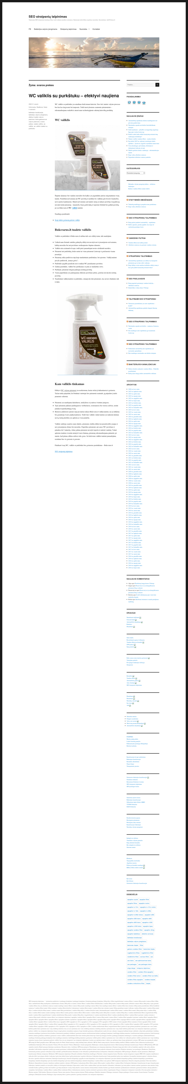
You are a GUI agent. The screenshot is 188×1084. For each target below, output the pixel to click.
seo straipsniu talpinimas (63, 1017)
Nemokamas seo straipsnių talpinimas (101, 1047)
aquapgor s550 (97, 1022)
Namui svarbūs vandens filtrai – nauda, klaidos (142, 139)
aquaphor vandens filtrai (134, 930)
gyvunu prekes (126, 1065)
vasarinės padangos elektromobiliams (143, 1035)
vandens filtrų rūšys (122, 1013)
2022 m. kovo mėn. (134, 449)
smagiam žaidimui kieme (125, 1031)
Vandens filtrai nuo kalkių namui (138, 243)
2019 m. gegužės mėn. (134, 501)
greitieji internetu (82, 1074)
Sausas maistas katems (77, 1072)
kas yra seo (68, 1029)
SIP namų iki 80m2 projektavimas (39, 1042)
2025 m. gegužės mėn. (134, 405)
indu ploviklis (33, 1056)
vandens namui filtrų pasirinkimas (61, 1010)
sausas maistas (85, 1068)
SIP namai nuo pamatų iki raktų (147, 1040)
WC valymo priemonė (68, 390)
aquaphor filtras (132, 903)
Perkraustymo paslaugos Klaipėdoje (137, 744)
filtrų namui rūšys (142, 1010)
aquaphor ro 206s (145, 911)
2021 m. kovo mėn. (134, 465)
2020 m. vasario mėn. (134, 481)
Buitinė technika (132, 746)
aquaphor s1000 (147, 922)
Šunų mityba (130, 647)
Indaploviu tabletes (132, 838)
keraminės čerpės (149, 949)
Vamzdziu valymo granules (135, 840)
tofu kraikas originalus (41, 1049)
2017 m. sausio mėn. (134, 554)
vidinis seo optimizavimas (113, 1040)
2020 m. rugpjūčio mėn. (135, 478)
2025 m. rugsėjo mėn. (134, 396)
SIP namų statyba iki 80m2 (57, 1042)
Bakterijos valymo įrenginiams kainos (103, 1045)
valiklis (74, 208)
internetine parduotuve (52, 1001)
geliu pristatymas (75, 1056)
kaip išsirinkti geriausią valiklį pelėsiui (91, 1031)
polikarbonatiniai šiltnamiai (70, 1051)
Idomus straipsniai (42, 1054)
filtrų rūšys (107, 1001)
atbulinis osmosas (147, 934)
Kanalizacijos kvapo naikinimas (136, 757)
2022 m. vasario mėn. (134, 451)
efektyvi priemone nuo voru (110, 1038)
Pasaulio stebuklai (77, 1054)
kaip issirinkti (57, 1051)
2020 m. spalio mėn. (134, 476)
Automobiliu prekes (133, 680)
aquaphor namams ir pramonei (67, 1019)
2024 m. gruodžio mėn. (135, 417)
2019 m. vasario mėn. (134, 508)
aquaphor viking (149, 930)
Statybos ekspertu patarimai (137, 1061)
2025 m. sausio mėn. (134, 414)
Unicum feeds (131, 620)
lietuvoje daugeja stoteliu (104, 1035)
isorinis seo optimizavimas (97, 1040)
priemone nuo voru (147, 1026)
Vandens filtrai (137, 238)
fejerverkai (76, 1065)
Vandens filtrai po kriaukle (135, 642)
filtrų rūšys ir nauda (70, 1003)
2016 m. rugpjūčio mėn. (135, 565)
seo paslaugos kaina (144, 964)
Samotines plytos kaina (134, 798)
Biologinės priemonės (133, 820)
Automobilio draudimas (134, 622)
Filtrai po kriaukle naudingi (135, 865)
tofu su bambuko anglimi (135, 1047)
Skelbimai (40, 107)
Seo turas (129, 703)
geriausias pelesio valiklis (51, 1040)
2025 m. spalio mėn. (134, 394)
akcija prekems (152, 1068)
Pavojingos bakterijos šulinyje (136, 662)
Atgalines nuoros (132, 863)
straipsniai (124, 1070)
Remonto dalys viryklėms (69, 1047)
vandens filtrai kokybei (64, 1008)
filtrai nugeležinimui (117, 1001)
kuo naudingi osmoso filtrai (108, 1006)
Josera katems (143, 1072)
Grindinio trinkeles (132, 780)
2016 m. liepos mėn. (134, 568)
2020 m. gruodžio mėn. (135, 472)
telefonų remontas (58, 1029)
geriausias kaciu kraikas (48, 1033)
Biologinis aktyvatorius (134, 822)
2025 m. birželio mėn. (134, 403)
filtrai (141, 945)
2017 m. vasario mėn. (134, 552)
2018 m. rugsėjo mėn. (134, 520)
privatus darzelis (102, 1065)
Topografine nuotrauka (133, 861)
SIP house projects (83, 1047)
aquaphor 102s (64, 1026)
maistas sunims (135, 1065)
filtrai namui (86, 1013)
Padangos (50, 1074)
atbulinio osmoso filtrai (136, 1003)
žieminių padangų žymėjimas (94, 1001)
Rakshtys (129, 624)
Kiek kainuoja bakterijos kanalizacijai (127, 1045)
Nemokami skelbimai (133, 617)
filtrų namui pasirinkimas (141, 1006)
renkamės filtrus (66, 1070)
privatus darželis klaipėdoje (56, 1061)
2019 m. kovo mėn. (134, 506)
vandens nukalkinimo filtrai (120, 1015)
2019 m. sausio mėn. (134, 510)
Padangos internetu (112, 1072)
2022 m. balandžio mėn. (135, 446)
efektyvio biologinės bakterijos (63, 1065)
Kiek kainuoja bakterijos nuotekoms (50, 1047)
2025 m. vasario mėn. (134, 412)
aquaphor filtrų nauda (103, 1019)
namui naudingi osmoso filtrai (63, 1006)
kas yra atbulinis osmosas (45, 1006)
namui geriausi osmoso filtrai (73, 1013)
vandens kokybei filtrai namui (41, 1010)
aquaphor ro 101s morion (148, 907)
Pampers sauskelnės (132, 719)
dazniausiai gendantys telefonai (65, 1033)
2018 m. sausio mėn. (134, 529)
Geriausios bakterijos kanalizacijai (137, 777)
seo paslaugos (132, 964)
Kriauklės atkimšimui (133, 762)
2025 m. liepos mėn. (134, 401)
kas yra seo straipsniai (66, 1040)
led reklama (39, 1070)
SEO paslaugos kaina (133, 786)
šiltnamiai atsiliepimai (114, 1051)
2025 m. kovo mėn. (134, 410)
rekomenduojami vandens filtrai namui (111, 1010)
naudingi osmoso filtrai (92, 1006)
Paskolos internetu (126, 1049)
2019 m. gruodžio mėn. (135, 485)
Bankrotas (145, 1049)
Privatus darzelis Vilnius (50, 1045)
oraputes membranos (152, 1054)
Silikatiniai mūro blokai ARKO (136, 802)
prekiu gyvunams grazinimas (57, 1049)
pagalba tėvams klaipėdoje (87, 1058)
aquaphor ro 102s (132, 911)
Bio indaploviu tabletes (134, 845)
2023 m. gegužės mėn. (134, 430)
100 (128, 705)
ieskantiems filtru (84, 1063)
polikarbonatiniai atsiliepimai (98, 1051)
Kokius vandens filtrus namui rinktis (139, 189)
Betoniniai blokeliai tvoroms (135, 782)
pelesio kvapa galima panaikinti (131, 1026)
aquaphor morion (144, 903)
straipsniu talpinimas (143, 968)
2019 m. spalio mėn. (134, 490)
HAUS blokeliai (131, 807)
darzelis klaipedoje (72, 1058)
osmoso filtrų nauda (140, 1001)
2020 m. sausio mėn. (134, 483)
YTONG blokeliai (132, 804)
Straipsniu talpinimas (140, 256)
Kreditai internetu (100, 1072)
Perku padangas (89, 1072)
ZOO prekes (130, 644)
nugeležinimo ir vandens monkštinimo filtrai (98, 1015)
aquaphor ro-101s (75, 1022)
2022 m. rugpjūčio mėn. (135, 439)
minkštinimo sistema (58, 1003)
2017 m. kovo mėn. (134, 549)
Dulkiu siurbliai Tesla (132, 1042)
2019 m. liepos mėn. (134, 497)
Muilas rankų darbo (132, 739)
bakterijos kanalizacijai (36, 112)
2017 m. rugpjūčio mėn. (135, 540)
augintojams (111, 1070)
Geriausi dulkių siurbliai (117, 1042)
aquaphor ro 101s (132, 907)
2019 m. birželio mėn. (134, 499)
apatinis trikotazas (86, 1056)
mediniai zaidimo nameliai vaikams (59, 1063)
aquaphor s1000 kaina (134, 926)
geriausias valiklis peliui (93, 1038)
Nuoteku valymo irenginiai (126, 1054)
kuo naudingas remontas (60, 1038)
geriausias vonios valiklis (58, 1035)
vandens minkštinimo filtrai (136, 1013)
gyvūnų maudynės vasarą (64, 1068)
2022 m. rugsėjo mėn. (134, 437)
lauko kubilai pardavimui (126, 1029)
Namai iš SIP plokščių (145, 1045)
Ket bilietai (130, 881)
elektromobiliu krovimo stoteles (76, 1049)
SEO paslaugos (137, 278)
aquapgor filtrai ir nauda (128, 1019)
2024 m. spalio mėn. (134, 421)
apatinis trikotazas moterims (43, 1058)
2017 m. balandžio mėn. (135, 547)
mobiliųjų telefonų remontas (121, 1033)
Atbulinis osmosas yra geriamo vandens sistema (142, 245)
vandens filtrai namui (133, 976)
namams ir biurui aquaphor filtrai (141, 1022)
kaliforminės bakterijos (35, 1045)
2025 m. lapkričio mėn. (135, 391)
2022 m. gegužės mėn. (134, 444)
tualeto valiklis (38, 124)
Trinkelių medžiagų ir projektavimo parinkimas (142, 204)
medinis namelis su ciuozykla (44, 1065)
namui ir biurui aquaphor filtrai (122, 1022)
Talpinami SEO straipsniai (142, 299)
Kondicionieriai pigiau (133, 818)
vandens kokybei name (92, 1010)
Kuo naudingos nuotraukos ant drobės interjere (142, 353)
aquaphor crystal (132, 899)
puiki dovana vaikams (110, 1031)
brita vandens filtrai (90, 1065)
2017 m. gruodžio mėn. (135, 531)
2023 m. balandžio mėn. (135, 433)
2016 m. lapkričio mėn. (135, 558)
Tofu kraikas (42, 1072)
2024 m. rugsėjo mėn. (134, 423)
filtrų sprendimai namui (121, 1008)
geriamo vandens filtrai (134, 949)
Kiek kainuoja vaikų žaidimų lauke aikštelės (79, 1042)
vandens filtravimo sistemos (125, 1006)
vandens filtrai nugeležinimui (42, 1015)
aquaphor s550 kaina (133, 918)
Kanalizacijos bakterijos (134, 825)
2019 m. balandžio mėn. (135, 504)
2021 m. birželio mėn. (134, 458)
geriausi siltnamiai (46, 1051)
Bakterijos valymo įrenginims (82, 1045)
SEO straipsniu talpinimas (143, 321)
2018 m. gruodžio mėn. (135, 513)
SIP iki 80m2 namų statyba (101, 1042)
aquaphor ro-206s (118, 1024)
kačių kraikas (94, 1068)
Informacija (32, 107)
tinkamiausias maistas (78, 1070)
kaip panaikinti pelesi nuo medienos (118, 1056)
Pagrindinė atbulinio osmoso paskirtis (139, 157)
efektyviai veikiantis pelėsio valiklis (130, 1038)
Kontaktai (96, 29)
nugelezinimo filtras (133, 953)
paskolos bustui (92, 1049)
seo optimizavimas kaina (143, 960)
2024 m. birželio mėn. (134, 428)
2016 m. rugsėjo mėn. (134, 563)
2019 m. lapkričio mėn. (135, 488)
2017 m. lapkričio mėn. (135, 533)
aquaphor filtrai (144, 899)
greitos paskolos (71, 1074)
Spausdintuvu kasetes (41, 1063)
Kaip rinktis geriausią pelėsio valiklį (67, 220)
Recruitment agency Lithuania (136, 640)
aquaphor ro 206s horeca (135, 915)
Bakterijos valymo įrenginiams (45, 29)
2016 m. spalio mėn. (134, 561)
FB (30, 29)
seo (152, 957)
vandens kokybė (150, 979)
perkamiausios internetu (128, 1068)
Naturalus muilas (132, 716)
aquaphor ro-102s (86, 1022)
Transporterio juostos (133, 766)
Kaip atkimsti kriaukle (133, 843)
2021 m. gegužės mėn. (134, 460)
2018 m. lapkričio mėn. (135, 515)
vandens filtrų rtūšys (78, 1010)
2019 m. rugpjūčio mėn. (135, 494)
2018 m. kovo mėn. (134, 526)
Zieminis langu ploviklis (120, 1047)
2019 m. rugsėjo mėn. (134, 492)
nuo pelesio (107, 1061)
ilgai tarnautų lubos (59, 1074)
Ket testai (130, 879)
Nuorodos (83, 29)
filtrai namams (52, 1008)
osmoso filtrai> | (129, 1001)
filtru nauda (101, 1063)
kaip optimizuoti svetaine (130, 1040)
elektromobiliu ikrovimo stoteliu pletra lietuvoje (81, 1035)
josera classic (39, 1040)
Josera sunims (134, 1072)
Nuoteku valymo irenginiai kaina (107, 1054)
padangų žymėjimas (66, 1001)
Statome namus (131, 847)
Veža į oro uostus (132, 721)
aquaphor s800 (147, 918)
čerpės (148, 983)
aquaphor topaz (148, 926)
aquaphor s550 (149, 915)
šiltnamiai (111, 1065)
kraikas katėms (103, 1068)
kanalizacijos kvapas (144, 1063)
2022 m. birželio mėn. (134, 442)
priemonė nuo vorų (46, 1029)
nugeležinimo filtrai (147, 953)
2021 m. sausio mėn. (134, 469)
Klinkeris (129, 858)
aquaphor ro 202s (74, 1026)
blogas (118, 1070)
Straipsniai (130, 665)
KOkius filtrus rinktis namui (135, 868)
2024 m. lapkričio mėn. (135, 419)
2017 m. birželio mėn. (134, 542)
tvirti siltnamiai (84, 1051)
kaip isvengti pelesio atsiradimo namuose (66, 1031)
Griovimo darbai (151, 1061)
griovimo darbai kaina (62, 1056)
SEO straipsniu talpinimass (120, 1061)
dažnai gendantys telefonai (42, 1035)
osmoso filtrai (144, 957)
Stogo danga (130, 764)
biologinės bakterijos (130, 1063)
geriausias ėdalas (102, 1070)
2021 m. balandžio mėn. (135, 462)
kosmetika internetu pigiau (138, 1056)
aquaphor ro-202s (84, 1024)
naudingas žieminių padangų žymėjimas (40, 1038)
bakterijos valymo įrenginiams (38, 115)
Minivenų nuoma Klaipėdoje (135, 723)
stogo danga (131, 968)
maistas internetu (91, 1070)
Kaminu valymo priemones (140, 1051)
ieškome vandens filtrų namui (137, 1008)
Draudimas (130, 627)
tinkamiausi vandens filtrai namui (82, 1008)
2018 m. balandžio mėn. (135, 524)
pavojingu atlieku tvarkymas (46, 1056)
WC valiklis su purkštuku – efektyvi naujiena (74, 95)
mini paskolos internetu (104, 1049)
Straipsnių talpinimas (68, 29)
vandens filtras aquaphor (135, 979)
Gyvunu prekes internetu (149, 1070)
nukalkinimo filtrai (132, 957)
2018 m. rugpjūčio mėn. (135, 522)
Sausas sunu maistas (64, 1072)
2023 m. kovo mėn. (134, 435)
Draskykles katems (40, 1074)
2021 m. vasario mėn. (134, 467)
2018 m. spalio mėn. (134, 517)
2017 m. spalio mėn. (134, 536)
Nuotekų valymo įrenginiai (135, 827)
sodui (82, 1065)
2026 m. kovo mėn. (134, 389)
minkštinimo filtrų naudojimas (42, 1003)
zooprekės (32, 1070)
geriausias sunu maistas (148, 1065)
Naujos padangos (124, 1072)
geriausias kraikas (141, 1068)
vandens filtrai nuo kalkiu (150, 976)
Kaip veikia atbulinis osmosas (137, 155)
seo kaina (130, 960)
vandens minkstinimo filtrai (135, 983)
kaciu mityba (116, 1049)
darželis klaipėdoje (139, 1058)
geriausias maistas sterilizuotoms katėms (88, 1033)
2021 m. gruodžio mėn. (135, 455)
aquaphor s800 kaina (133, 922)
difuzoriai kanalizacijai (146, 1042)
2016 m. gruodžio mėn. (135, 556)
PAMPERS (130, 737)
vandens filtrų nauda (110, 1003)
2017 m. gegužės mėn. (134, 545)
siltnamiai (118, 1065)
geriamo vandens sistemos (146, 1015)
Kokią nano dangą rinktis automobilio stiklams (142, 373)
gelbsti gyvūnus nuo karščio (47, 1068)
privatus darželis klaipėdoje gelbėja (122, 1058)
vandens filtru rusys (54, 1022)
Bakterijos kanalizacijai (142, 364)
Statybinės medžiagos (140, 200)
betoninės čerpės (132, 945)
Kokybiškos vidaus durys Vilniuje (138, 288)
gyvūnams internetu (114, 1068)
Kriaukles (130, 676)
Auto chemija (131, 683)
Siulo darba (130, 638)
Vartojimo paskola (132, 660)
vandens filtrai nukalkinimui (94, 1003)
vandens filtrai (131, 972)
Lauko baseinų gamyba (134, 741)
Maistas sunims (33, 1072)
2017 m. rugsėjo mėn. (134, 538)
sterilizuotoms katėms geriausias (140, 1033)
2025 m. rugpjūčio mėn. (135, 398)
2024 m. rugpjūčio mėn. (135, 426)
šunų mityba (76, 1068)
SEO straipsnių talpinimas (48, 16)
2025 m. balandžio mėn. (135, 407)
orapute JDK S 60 (140, 1054)
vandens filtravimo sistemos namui (103, 1008)
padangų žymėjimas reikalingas (121, 1035)
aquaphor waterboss (133, 934)
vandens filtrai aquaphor (145, 972)
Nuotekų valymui (132, 701)
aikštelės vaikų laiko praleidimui (143, 1031)
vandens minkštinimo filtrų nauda (61, 1015)
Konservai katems (52, 1072)
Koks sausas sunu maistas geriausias (137, 658)
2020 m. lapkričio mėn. (135, 474)
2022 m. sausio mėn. (134, 453)
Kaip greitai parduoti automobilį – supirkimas (141, 222)
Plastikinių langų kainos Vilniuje (144, 583)
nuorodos (138, 1070)
